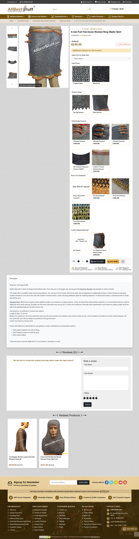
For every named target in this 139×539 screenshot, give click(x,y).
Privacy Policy (89, 521)
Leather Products (97, 16)
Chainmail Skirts (64, 21)
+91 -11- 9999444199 (117, 518)
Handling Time (15, 515)
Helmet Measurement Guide (19, 524)
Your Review (88, 373)
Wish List (87, 515)
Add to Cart (98, 261)
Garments (78, 16)
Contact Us (63, 510)
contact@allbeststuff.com (118, 521)
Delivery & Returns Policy (92, 524)
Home (12, 21)
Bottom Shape (77, 92)
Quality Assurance (16, 513)
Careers (12, 530)
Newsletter (87, 518)
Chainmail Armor (60, 16)
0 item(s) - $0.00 (117, 9)
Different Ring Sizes (16, 518)
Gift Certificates (64, 518)
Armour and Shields (38, 16)
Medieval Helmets (16, 16)
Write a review (97, 29)
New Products (39, 530)
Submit (87, 404)
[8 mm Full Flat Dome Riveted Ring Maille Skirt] (44, 57)
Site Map (62, 515)
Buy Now (114, 261)
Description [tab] (13, 278)
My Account (88, 510)
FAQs (61, 527)
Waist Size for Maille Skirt (80, 55)
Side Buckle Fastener (79, 121)
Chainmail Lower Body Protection (44, 21)
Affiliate (61, 521)
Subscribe (83, 482)
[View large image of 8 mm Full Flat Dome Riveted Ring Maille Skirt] (12, 36)
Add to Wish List (124, 44)
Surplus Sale (38, 524)
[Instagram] (116, 482)
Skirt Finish (76, 63)
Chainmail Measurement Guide (20, 521)
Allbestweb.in (95, 537)
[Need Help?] (123, 261)
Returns (62, 513)
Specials (62, 524)
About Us (13, 510)
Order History (88, 513)
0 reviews (85, 29)
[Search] (89, 9)
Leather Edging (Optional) (79, 230)
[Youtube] (120, 482)
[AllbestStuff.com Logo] (21, 8)
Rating (86, 393)
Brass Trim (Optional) (78, 175)
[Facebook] (107, 482)
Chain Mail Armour (40, 515)
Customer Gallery (16, 527)
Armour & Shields (40, 513)
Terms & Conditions (90, 527)
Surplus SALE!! (117, 16)
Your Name (88, 364)
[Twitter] (111, 482)
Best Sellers (38, 527)
